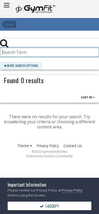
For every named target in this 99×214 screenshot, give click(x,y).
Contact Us (72, 145)
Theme (23, 145)
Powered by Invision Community (49, 156)
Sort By (87, 97)
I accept (51, 206)
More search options (22, 65)
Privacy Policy (48, 145)
